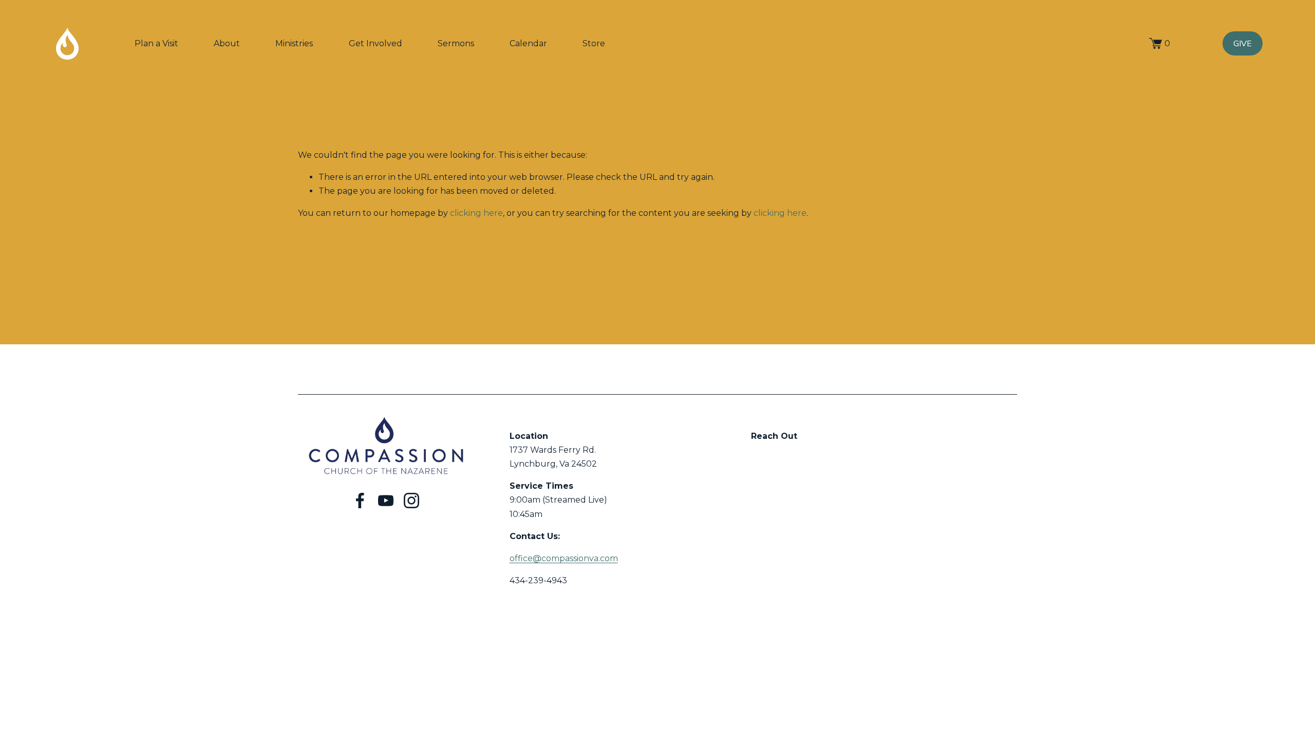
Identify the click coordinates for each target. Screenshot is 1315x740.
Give (1242, 43)
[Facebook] (360, 500)
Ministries (294, 43)
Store (594, 43)
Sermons (456, 43)
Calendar (528, 43)
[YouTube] (386, 500)
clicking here (476, 213)
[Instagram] (411, 500)
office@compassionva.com (564, 558)
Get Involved (375, 43)
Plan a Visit (156, 43)
